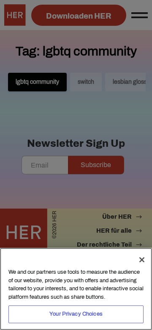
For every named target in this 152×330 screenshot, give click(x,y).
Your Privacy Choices (76, 314)
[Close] (142, 259)
